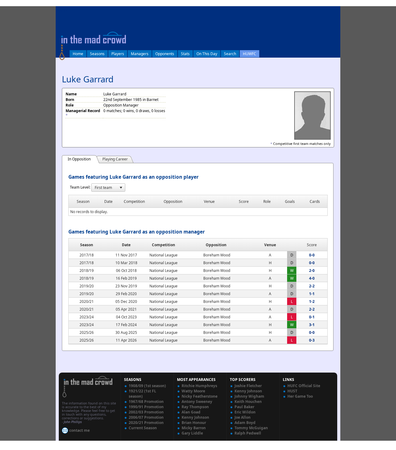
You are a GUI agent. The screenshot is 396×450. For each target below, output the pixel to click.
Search (230, 53)
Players (117, 53)
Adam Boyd (245, 422)
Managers (139, 53)
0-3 (312, 340)
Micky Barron (194, 427)
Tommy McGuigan (251, 427)
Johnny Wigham (249, 396)
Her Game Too (300, 396)
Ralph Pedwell (248, 433)
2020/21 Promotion (146, 422)
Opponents (164, 53)
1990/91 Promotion (146, 406)
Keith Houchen (248, 401)
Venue (270, 244)
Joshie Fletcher (248, 385)
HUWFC (249, 53)
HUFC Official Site (303, 385)
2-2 (312, 286)
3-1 (312, 324)
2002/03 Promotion (146, 412)
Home (78, 53)
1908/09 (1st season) (147, 385)
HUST (292, 391)
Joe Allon (243, 417)
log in (62, 10)
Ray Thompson (195, 406)
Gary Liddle (192, 433)
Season (86, 244)
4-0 (312, 278)
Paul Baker (244, 406)
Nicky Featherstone (199, 396)
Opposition (216, 244)
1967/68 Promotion (146, 401)
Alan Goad (191, 412)
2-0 (312, 270)
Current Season (143, 427)
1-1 (312, 293)
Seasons (97, 53)
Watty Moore (193, 391)
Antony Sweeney (197, 401)
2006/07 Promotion (146, 417)
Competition (163, 244)
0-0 (312, 255)
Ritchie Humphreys (199, 385)
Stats (185, 53)
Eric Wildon (245, 412)
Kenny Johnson (195, 417)
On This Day (206, 53)
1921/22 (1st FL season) (142, 393)
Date (126, 244)
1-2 (312, 301)
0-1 (312, 317)
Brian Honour (194, 422)
